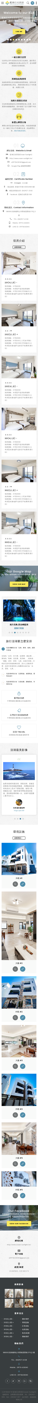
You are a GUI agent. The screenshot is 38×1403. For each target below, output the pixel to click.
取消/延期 (26, 1333)
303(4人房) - (11, 542)
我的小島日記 (19, 808)
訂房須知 (25, 1326)
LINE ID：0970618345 (19, 1375)
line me (19, 31)
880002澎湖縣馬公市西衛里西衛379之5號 (19, 1352)
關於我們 (25, 1319)
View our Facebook (19, 1224)
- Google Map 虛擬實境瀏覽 (20, 166)
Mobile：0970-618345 (19, 1367)
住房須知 (25, 1329)
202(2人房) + (11, 334)
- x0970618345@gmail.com (20, 162)
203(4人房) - (11, 386)
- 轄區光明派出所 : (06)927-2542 (20, 191)
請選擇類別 (17, 838)
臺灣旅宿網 (19, 698)
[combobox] (32, 3)
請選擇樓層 (17, 247)
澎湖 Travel (19, 732)
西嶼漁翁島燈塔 (19, 79)
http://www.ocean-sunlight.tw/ (19, 1245)
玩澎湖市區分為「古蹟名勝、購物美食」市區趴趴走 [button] (20, 683)
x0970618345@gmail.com (19, 1258)
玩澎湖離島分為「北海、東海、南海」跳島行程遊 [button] (20, 649)
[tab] (19, 649)
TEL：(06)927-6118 (19, 1360)
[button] (8, 39)
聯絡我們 (25, 1336)
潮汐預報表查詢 (20, 131)
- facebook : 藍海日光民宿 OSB (20, 194)
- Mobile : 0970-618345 (20, 223)
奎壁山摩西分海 (19, 122)
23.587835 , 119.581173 (19, 1271)
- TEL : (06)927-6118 (20, 219)
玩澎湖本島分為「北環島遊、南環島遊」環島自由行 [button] (20, 675)
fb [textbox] (32, 3)
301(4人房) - (11, 438)
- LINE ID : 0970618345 (20, 227)
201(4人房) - (11, 282)
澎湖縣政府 (19, 810)
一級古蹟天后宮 (19, 57)
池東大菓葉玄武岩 (19, 100)
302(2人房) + (11, 490)
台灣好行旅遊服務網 (19, 715)
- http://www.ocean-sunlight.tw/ (20, 158)
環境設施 (25, 1322)
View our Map (19, 584)
